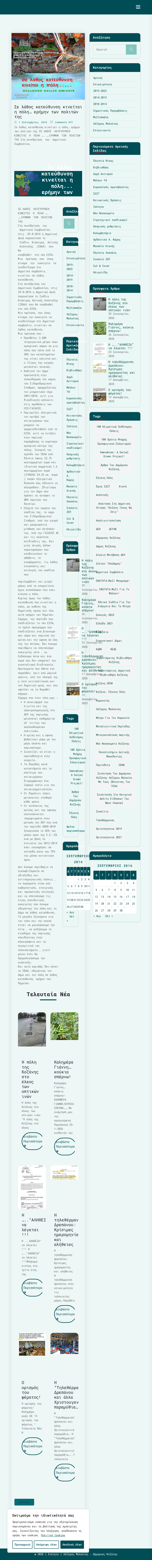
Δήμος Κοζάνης (106, 546)
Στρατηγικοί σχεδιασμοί (110, 220)
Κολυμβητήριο (76, 465)
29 (78, 907)
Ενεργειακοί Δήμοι (109, 640)
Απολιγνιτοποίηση (108, 520)
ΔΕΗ (98, 529)
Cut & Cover (101, 266)
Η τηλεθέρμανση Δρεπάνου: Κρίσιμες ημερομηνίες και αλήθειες (92, 661)
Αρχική (71, 252)
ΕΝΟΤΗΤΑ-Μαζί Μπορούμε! (113, 580)
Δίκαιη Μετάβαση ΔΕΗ (110, 555)
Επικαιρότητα (76, 258)
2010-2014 (100, 104)
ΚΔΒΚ (99, 649)
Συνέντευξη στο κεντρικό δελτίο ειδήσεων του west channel (114, 799)
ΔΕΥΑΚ (113, 529)
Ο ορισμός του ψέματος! (31, 1390)
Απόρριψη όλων (46, 1544)
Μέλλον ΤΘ (100, 180)
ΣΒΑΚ (122, 765)
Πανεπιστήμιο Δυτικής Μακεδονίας (114, 754)
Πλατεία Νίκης (103, 160)
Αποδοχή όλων (72, 1544)
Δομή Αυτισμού (103, 174)
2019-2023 (100, 91)
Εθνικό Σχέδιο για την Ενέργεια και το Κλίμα (114, 604)
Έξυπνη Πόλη (74, 815)
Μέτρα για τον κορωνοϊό (113, 718)
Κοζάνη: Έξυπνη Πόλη (110, 692)
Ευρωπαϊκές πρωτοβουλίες (111, 187)
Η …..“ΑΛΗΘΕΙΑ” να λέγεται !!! (92, 633)
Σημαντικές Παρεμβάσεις (110, 110)
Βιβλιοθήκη (74, 370)
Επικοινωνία (75, 325)
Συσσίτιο (102, 811)
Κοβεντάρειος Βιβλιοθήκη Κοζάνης (114, 660)
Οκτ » (109, 916)
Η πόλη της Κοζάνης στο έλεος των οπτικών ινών (89, 571)
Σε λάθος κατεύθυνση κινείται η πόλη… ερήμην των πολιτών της (48, 111)
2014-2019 (100, 97)
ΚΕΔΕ (113, 649)
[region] (48, 1531)
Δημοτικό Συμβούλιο (109, 572)
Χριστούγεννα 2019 (109, 828)
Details (24, 1502)
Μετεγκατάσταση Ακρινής (113, 735)
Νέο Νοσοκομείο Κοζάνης (112, 743)
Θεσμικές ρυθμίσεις (107, 226)
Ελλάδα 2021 (104, 623)
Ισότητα (72, 426)
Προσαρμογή (22, 1544)
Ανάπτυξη (102, 495)
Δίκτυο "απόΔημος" (109, 563)
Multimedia (74, 308)
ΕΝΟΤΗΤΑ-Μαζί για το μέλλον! (114, 591)
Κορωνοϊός (103, 700)
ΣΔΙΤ (70, 409)
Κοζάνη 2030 (104, 683)
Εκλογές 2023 (105, 615)
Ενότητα (53, 1554)
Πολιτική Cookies (53, 1535)
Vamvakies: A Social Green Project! (77, 777)
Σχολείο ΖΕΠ (101, 259)
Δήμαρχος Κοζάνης (108, 537)
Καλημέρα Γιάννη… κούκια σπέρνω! (89, 605)
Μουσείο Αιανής (104, 246)
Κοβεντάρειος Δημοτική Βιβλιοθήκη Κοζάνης (114, 672)
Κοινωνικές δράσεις (107, 200)
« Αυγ (70, 912)
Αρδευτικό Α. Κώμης (107, 239)
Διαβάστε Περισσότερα (32, 1138)
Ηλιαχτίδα (74, 529)
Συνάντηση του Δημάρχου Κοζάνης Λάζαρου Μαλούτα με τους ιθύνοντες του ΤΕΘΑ (114, 780)
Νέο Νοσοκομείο (103, 213)
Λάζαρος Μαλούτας (105, 123)
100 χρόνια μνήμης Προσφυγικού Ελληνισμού (77, 756)
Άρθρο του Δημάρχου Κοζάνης (75, 798)
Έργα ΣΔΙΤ (103, 486)
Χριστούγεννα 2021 (109, 837)
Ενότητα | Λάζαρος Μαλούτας (42, 7)
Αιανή (123, 486)
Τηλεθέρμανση (105, 820)
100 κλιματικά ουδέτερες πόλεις (76, 735)
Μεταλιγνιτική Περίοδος (113, 726)
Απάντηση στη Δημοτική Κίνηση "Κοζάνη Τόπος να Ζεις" (114, 508)
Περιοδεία (103, 765)
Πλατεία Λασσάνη (104, 252)
